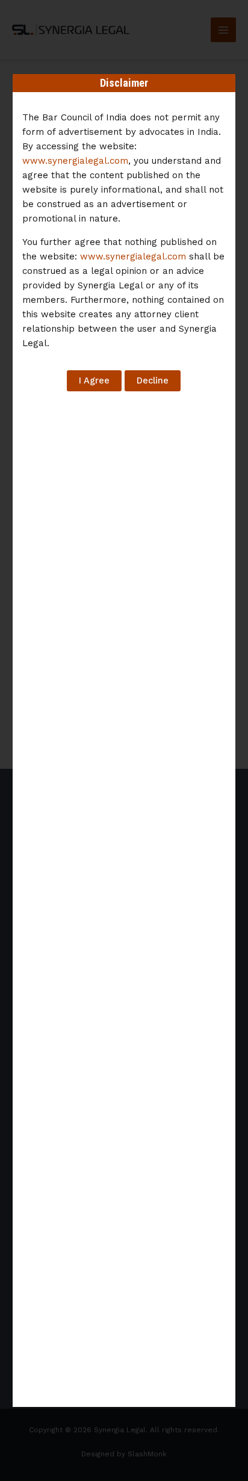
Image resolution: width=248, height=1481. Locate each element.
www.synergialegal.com (75, 160)
